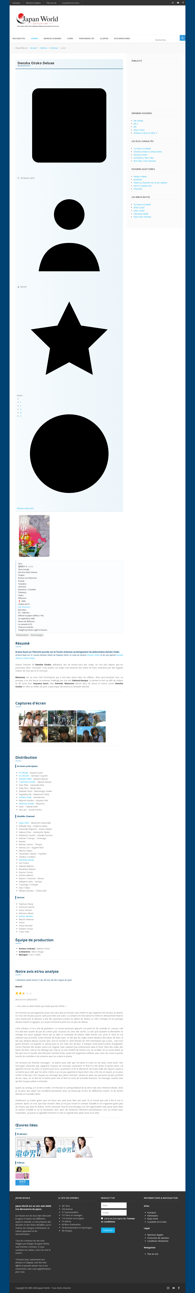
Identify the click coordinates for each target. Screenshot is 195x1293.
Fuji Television (24, 607)
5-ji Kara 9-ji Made (142, 148)
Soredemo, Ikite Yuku (144, 157)
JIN (135, 126)
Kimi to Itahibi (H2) (142, 185)
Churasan (138, 188)
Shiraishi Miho (25, 778)
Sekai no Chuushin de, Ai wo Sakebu (150, 182)
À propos (151, 1212)
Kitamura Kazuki (26, 803)
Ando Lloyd (139, 207)
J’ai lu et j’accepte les (118, 1220)
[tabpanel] (69, 913)
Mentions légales (155, 1234)
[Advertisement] (128, 15)
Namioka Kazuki (26, 859)
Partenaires (152, 1215)
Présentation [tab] (22, 635)
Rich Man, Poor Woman (145, 161)
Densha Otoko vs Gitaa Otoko (148, 151)
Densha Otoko (93, 655)
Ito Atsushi (24, 775)
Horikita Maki (25, 797)
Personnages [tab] (37, 635)
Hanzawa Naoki (141, 213)
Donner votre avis (25, 508)
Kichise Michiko (26, 916)
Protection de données (158, 1238)
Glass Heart (139, 130)
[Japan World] (37, 20)
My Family (138, 120)
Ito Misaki (23, 772)
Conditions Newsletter (157, 1241)
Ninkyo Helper (140, 176)
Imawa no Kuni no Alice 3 (145, 133)
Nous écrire (152, 1218)
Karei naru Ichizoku (142, 216)
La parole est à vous (156, 1221)
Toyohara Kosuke (27, 781)
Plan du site (152, 1254)
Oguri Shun (24, 822)
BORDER (138, 179)
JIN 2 (136, 123)
